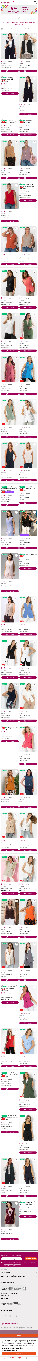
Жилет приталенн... (25, 1018)
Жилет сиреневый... (7, 542)
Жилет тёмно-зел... (7, 1190)
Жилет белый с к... (24, 888)
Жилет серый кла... (6, 499)
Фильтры (8, 29)
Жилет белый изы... (7, 345)
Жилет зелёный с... (6, 432)
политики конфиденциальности (12, 1349)
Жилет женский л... (24, 172)
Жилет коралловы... (25, 302)
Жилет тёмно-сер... (25, 974)
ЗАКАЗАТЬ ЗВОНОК (19, 1332)
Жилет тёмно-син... (25, 1190)
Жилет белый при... (25, 715)
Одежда (30, 16)
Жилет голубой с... (24, 388)
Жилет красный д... (6, 1061)
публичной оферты (8, 1349)
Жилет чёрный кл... (24, 542)
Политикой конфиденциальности (12, 1264)
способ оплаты (6, 1295)
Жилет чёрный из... (6, 302)
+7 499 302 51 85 (11, 1323)
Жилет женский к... (6, 129)
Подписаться (31, 1259)
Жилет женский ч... (24, 65)
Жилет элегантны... (7, 802)
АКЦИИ (19, 1335)
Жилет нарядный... (24, 432)
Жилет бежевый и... (25, 195)
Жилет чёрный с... (24, 129)
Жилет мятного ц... (6, 888)
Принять (19, 1353)
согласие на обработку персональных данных (17, 1262)
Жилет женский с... (6, 88)
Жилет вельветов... (7, 997)
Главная (8, 16)
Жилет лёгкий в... (24, 563)
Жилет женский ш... (7, 931)
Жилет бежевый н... (7, 974)
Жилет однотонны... (7, 736)
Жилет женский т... (6, 259)
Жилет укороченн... (7, 475)
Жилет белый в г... (24, 672)
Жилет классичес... (6, 65)
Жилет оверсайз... (24, 1061)
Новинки (13, 16)
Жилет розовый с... (6, 586)
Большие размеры (22, 16)
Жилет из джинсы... (25, 497)
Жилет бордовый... (6, 1234)
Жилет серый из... (6, 1083)
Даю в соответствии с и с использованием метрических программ (20, 1264)
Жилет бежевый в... (7, 845)
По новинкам (32, 29)
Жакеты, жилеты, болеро (16, 18)
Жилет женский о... (25, 931)
